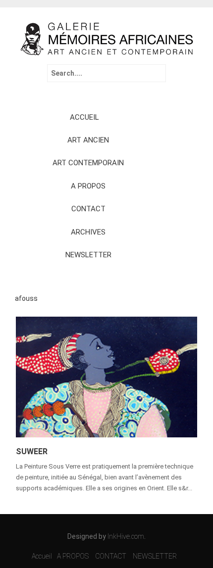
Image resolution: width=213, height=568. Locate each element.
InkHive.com (125, 536)
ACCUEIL (84, 117)
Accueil (42, 556)
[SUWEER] (106, 376)
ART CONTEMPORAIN (88, 162)
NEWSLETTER (88, 254)
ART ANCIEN (88, 140)
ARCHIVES (88, 232)
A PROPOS (88, 186)
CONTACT (88, 208)
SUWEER (32, 451)
